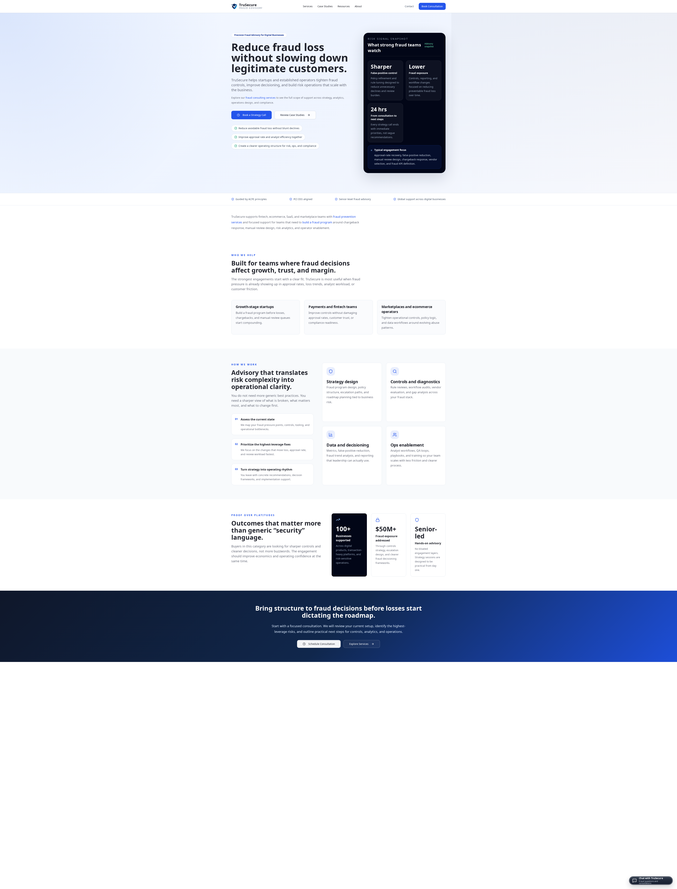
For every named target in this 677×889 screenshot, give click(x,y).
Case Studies (325, 6)
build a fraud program (317, 222)
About (358, 6)
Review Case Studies (292, 115)
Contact (409, 6)
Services (308, 6)
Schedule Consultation (321, 644)
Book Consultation (432, 6)
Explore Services (358, 644)
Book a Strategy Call (254, 115)
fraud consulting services (261, 97)
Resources (344, 6)
